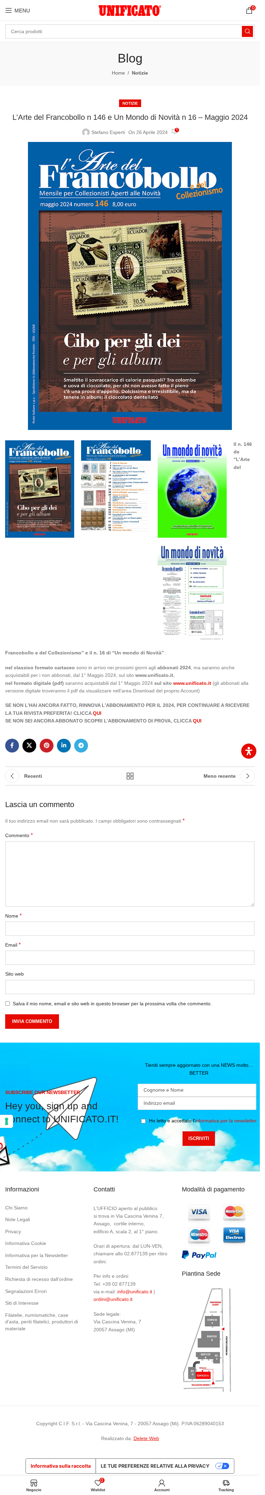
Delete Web (146, 1438)
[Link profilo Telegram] (81, 746)
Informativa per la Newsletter (36, 1255)
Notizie (140, 73)
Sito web (14, 974)
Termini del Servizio (26, 1267)
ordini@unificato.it (113, 1299)
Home (118, 73)
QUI (97, 713)
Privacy (13, 1231)
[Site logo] (130, 10)
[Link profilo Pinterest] (46, 746)
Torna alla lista (130, 776)
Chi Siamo (16, 1207)
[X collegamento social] (29, 746)
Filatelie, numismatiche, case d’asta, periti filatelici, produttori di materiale (41, 1321)
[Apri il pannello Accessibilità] (248, 751)
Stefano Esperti (108, 132)
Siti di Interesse (22, 1303)
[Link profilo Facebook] (12, 746)
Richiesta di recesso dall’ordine (39, 1279)
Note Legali (17, 1219)
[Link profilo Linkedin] (64, 746)
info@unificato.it (134, 1291)
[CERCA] (247, 31)
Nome (13, 916)
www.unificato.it (192, 683)
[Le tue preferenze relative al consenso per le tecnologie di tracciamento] (6, 1121)
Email (13, 945)
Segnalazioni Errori (26, 1291)
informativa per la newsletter (226, 1120)
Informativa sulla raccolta (61, 1466)
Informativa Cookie (25, 1243)
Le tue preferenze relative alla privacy (155, 1466)
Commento (19, 835)
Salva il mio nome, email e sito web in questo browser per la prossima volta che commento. (112, 1003)
